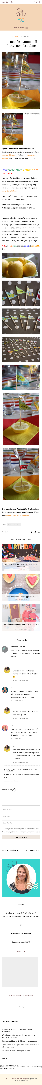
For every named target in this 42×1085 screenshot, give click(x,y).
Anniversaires (14, 524)
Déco (16, 36)
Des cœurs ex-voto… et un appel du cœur (21, 597)
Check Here (12, 1068)
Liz (14, 667)
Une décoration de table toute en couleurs (20, 770)
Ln (12, 726)
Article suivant (33, 850)
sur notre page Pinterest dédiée (17, 515)
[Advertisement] (20, 973)
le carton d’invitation (10, 155)
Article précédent (10, 850)
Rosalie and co (18, 647)
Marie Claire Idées (9, 191)
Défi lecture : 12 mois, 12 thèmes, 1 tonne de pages (19, 1041)
